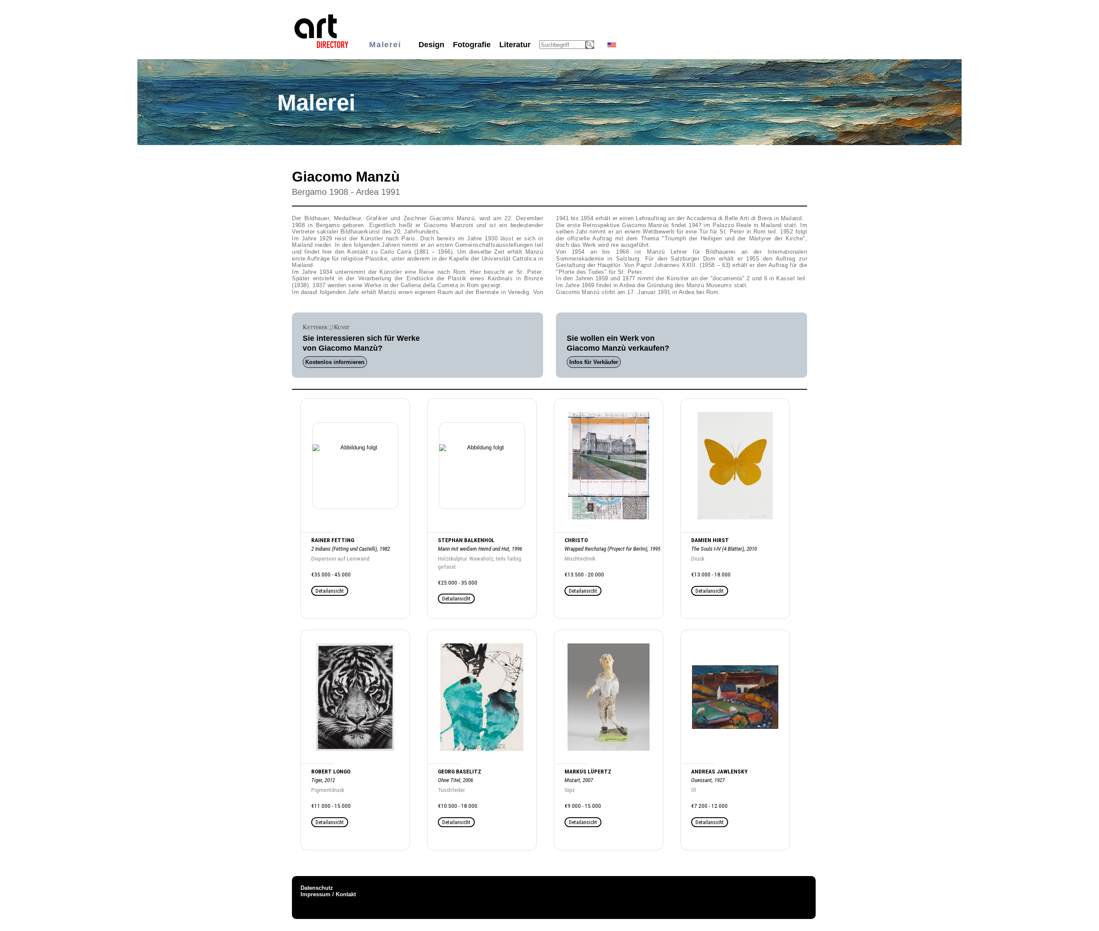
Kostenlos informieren (334, 362)
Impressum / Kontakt (328, 894)
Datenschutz (317, 888)
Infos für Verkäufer (593, 362)
